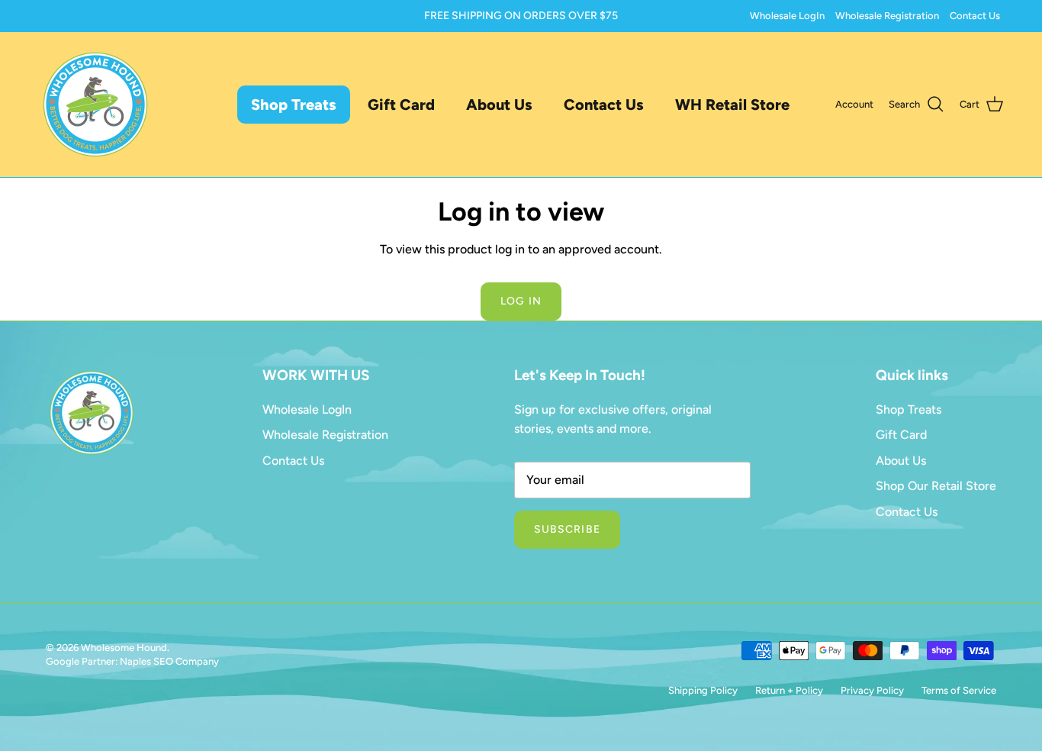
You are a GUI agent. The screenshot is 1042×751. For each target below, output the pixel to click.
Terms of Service (958, 690)
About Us (499, 104)
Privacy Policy (872, 690)
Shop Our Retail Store (936, 486)
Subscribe (567, 529)
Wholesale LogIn (787, 15)
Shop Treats (293, 104)
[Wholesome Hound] (95, 104)
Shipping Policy (703, 690)
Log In (521, 301)
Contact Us (975, 15)
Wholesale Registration (887, 15)
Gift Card (401, 104)
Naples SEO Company (169, 661)
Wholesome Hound (124, 647)
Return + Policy (789, 690)
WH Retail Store (732, 104)
